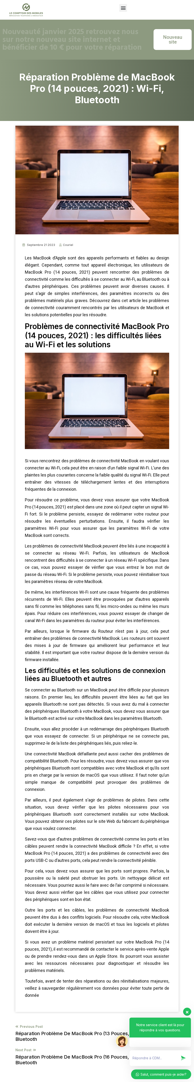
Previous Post (92, 1033)
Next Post (87, 1056)
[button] (123, 8)
